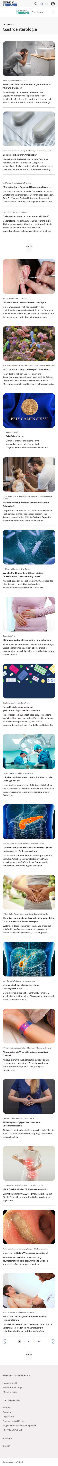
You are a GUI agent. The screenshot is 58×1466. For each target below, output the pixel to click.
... (53, 12)
